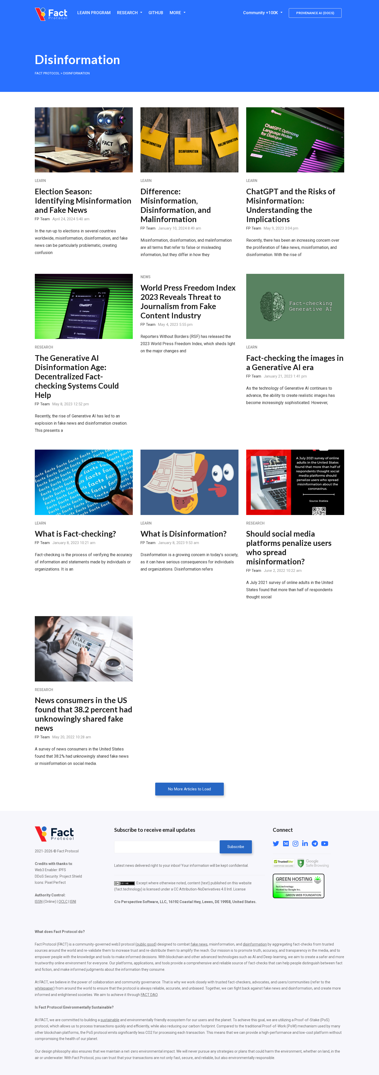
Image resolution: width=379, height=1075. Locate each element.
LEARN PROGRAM (94, 12)
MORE (175, 12)
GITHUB (156, 12)
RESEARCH (127, 12)
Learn (40, 181)
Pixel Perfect (55, 882)
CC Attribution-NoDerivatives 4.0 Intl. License (210, 889)
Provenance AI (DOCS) (315, 13)
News (146, 277)
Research (44, 347)
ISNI (73, 901)
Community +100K (260, 12)
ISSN (39, 901)
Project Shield (71, 876)
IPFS (62, 870)
